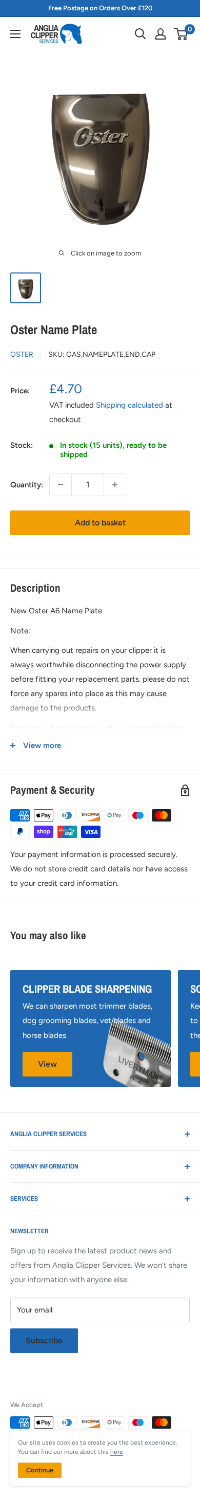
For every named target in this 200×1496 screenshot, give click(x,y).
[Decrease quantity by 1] (60, 485)
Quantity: (26, 484)
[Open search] (140, 34)
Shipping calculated (129, 405)
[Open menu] (15, 34)
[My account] (160, 34)
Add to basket (100, 522)
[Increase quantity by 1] (115, 485)
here (116, 1451)
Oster (21, 354)
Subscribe (44, 1340)
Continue (39, 1470)
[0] (181, 34)
